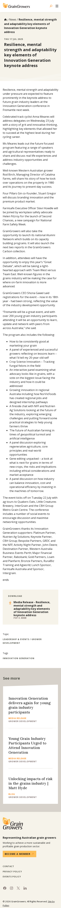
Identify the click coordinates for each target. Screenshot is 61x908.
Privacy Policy (12, 871)
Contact (8, 866)
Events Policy (12, 877)
